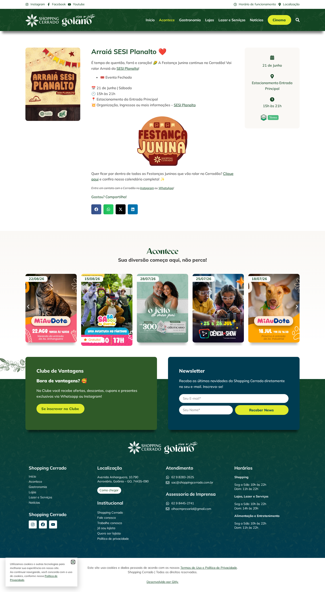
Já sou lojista (106, 528)
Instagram (147, 188)
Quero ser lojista (108, 533)
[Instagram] (33, 524)
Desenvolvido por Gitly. (162, 582)
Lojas (209, 20)
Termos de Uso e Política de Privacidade (208, 568)
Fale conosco (106, 518)
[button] (96, 209)
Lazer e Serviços (231, 20)
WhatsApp (166, 188)
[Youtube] (53, 524)
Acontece (167, 20)
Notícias (256, 20)
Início (150, 20)
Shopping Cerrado (110, 513)
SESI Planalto (127, 68)
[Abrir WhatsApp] (314, 581)
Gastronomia (190, 20)
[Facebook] (43, 524)
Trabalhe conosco (109, 523)
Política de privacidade (113, 539)
